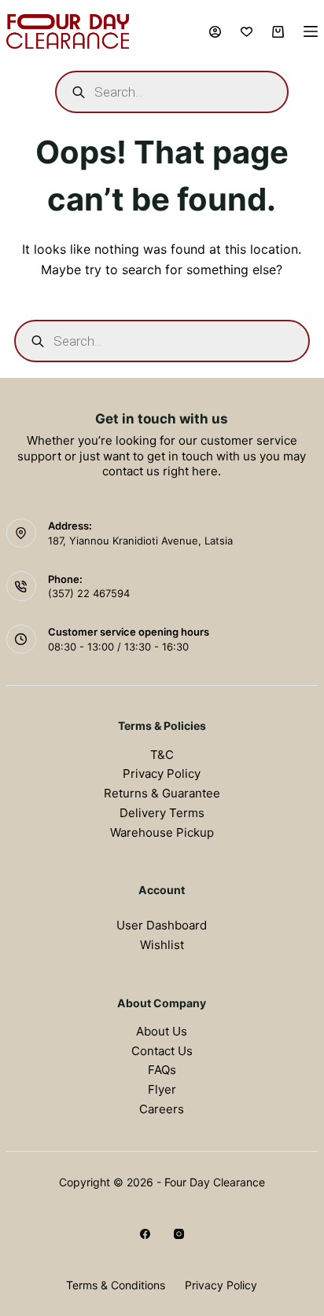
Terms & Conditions (115, 1285)
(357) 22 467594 (89, 593)
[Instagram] (179, 1234)
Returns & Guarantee (162, 793)
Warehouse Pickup (162, 832)
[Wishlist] (246, 32)
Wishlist (162, 944)
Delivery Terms (162, 812)
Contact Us (162, 1050)
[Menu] (311, 31)
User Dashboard (161, 925)
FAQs (162, 1069)
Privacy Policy (162, 773)
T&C (162, 754)
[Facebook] (145, 1234)
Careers (161, 1109)
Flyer (162, 1089)
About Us (161, 1031)
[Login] (215, 32)
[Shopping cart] (278, 32)
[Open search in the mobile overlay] (171, 92)
